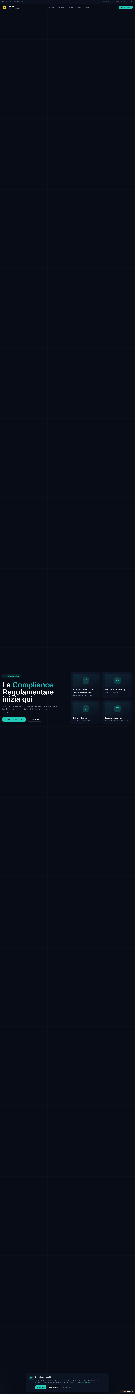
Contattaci (35, 719)
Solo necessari (54, 1387)
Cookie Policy (85, 1382)
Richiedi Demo (125, 7)
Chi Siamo (61, 7)
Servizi (71, 7)
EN (131, 1)
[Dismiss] (132, 1391)
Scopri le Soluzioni (12, 719)
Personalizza (67, 1387)
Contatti (116, 1)
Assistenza (106, 1)
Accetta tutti (41, 1387)
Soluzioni (51, 7)
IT (127, 1)
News (79, 7)
